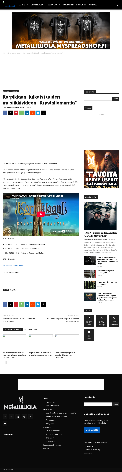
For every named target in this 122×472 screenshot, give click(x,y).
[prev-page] (4, 362)
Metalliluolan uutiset (14, 53)
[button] (116, 5)
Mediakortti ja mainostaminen (95, 442)
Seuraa (101, 316)
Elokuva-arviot (51, 441)
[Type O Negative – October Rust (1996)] (90, 285)
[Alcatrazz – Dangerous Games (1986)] (90, 274)
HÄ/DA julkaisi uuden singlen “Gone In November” (100, 234)
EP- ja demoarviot (53, 431)
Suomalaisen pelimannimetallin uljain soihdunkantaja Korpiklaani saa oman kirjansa (14, 355)
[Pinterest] (16, 113)
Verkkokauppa (51, 420)
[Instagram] (11, 416)
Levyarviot (53, 5)
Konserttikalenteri (52, 406)
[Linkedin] (27, 113)
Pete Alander (103, 239)
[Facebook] (5, 113)
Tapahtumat (50, 402)
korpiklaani (13, 290)
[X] (10, 113)
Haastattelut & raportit (74, 5)
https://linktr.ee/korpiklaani (13, 265)
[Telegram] (38, 113)
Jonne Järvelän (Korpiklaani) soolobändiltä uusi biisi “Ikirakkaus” (65, 355)
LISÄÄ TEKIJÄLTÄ (30, 330)
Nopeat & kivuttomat (54, 434)
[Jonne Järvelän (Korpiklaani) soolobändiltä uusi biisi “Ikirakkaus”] (67, 342)
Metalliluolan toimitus (15, 107)
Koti (4, 53)
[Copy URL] (43, 113)
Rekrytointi (50, 423)
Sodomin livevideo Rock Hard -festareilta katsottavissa (19, 320)
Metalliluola (37, 5)
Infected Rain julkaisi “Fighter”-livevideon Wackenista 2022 (63, 320)
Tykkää (89, 316)
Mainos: (88, 108)
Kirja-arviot (50, 438)
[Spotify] (24, 416)
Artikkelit (93, 5)
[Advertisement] (61, 72)
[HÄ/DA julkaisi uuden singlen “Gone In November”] (101, 216)
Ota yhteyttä (88, 446)
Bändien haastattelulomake (56, 416)
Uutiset (22, 5)
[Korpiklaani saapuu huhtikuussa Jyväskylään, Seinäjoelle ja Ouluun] (41, 342)
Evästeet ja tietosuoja (92, 450)
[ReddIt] (32, 113)
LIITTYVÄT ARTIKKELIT (12, 330)
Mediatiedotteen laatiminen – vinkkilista (61, 413)
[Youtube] (5, 423)
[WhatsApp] (21, 113)
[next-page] (7, 362)
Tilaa (89, 330)
